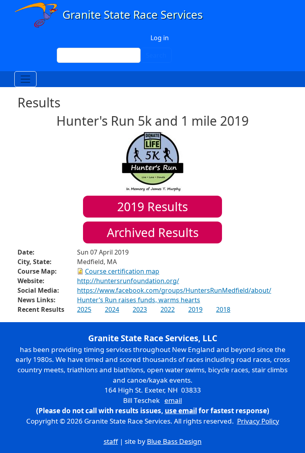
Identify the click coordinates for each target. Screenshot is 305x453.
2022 (167, 309)
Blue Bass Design (174, 441)
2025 (84, 309)
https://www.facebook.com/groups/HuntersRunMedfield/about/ (174, 290)
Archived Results (153, 232)
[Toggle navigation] (25, 79)
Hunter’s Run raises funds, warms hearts (138, 300)
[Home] (112, 15)
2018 (223, 309)
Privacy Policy (258, 421)
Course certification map (122, 271)
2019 (195, 309)
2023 (140, 309)
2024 (112, 309)
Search (156, 55)
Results (152, 206)
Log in (160, 37)
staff (111, 441)
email (173, 400)
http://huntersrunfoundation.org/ (128, 280)
